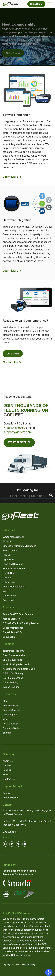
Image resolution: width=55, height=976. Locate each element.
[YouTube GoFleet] (24, 844)
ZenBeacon (9, 636)
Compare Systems (12, 728)
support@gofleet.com (18, 432)
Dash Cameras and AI (14, 655)
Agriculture (8, 559)
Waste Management (13, 536)
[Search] (51, 495)
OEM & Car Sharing (13, 673)
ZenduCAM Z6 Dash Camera (18, 614)
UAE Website (9, 831)
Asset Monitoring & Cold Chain (19, 668)
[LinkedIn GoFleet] (11, 844)
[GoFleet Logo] (10, 4)
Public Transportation (14, 586)
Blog (5, 701)
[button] (48, 972)
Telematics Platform (13, 650)
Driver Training (10, 682)
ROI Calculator (10, 723)
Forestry (7, 554)
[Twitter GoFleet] (18, 844)
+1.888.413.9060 (14, 427)
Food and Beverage (13, 564)
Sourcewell (9, 600)
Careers (7, 765)
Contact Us (10, 362)
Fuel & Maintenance (13, 677)
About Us (8, 760)
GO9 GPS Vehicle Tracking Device (20, 623)
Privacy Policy (10, 797)
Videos (6, 719)
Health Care (9, 573)
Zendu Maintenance (13, 627)
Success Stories (11, 710)
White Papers (10, 714)
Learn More (10, 176)
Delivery (7, 577)
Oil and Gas (9, 582)
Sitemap (7, 732)
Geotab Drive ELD (12, 632)
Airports (7, 541)
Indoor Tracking (11, 686)
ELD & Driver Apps (12, 659)
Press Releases (10, 705)
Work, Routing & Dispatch (16, 664)
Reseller (7, 769)
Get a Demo (36, 4)
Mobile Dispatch (11, 618)
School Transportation (14, 568)
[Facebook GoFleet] (5, 844)
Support (7, 793)
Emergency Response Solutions (19, 545)
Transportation (10, 550)
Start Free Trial (19, 442)
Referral (7, 774)
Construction (9, 595)
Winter (6, 591)
